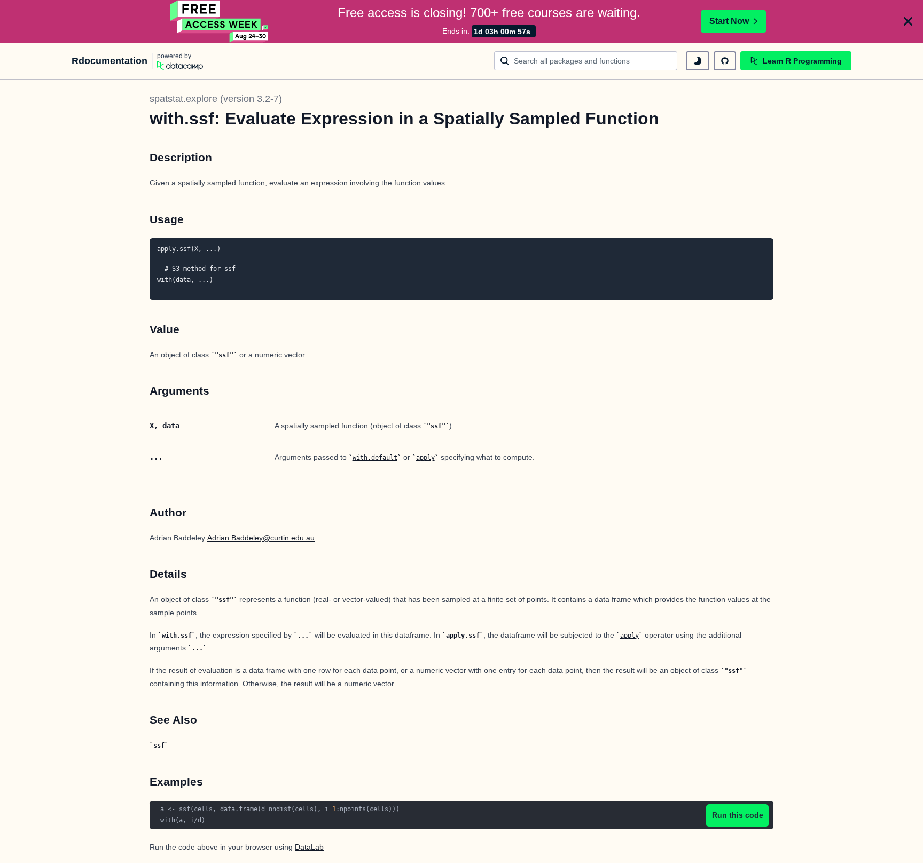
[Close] (908, 21)
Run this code (737, 815)
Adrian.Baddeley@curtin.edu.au (261, 538)
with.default (375, 457)
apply (425, 457)
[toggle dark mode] (697, 60)
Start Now (729, 21)
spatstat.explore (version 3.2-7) (216, 98)
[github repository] (725, 60)
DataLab (309, 847)
